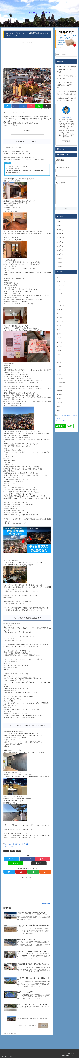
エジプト (60, 301)
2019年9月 (60, 242)
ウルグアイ (60, 297)
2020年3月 (60, 222)
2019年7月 (60, 250)
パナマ (59, 338)
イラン (59, 289)
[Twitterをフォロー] (9, 872)
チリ (58, 330)
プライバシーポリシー (72, 1053)
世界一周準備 (61, 382)
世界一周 (13, 850)
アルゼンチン (61, 281)
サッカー (60, 326)
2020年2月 (60, 226)
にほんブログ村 (8, 846)
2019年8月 (60, 246)
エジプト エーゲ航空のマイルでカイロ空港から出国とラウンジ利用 (66, 69)
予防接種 (60, 390)
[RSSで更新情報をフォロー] (45, 872)
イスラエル (60, 285)
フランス (60, 342)
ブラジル (60, 346)
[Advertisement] (27, 54)
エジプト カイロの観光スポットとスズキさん (66, 77)
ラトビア (60, 370)
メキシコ (7, 850)
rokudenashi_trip (66, 117)
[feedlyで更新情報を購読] (33, 872)
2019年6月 (60, 254)
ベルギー (60, 350)
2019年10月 (60, 238)
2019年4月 (60, 262)
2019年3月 (60, 266)
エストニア (60, 305)
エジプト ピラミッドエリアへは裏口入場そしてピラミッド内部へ (66, 85)
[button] (75, 55)
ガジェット (60, 317)
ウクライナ (60, 293)
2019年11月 (60, 234)
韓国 (58, 411)
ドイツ (59, 334)
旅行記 (59, 398)
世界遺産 (19, 850)
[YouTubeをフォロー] (21, 872)
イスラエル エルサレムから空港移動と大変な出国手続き (66, 99)
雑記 (58, 407)
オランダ (60, 309)
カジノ (59, 313)
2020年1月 (60, 230)
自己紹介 (60, 403)
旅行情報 (60, 394)
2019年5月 (60, 258)
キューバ (60, 322)
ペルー (59, 354)
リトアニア (60, 374)
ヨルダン (60, 366)
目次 (25, 131)
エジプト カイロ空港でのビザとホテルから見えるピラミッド (66, 93)
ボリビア (60, 358)
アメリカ (60, 277)
